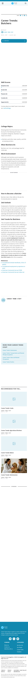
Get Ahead (19, 647)
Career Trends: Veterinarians (10, 350)
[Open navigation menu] (3, 3)
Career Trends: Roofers (8, 362)
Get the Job (20, 645)
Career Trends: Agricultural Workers (11, 430)
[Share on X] (22, 15)
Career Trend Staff (7, 32)
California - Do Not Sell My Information (20, 671)
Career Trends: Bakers (7, 453)
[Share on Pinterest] (24, 15)
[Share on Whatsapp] (26, 15)
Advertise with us (8, 648)
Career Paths (20, 649)
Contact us (7, 647)
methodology (7, 108)
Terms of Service (3, 671)
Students (19, 651)
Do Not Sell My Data (18, 677)
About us (6, 645)
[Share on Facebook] (20, 15)
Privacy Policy (9, 671)
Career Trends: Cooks (7, 408)
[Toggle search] (25, 3)
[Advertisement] (14, 70)
